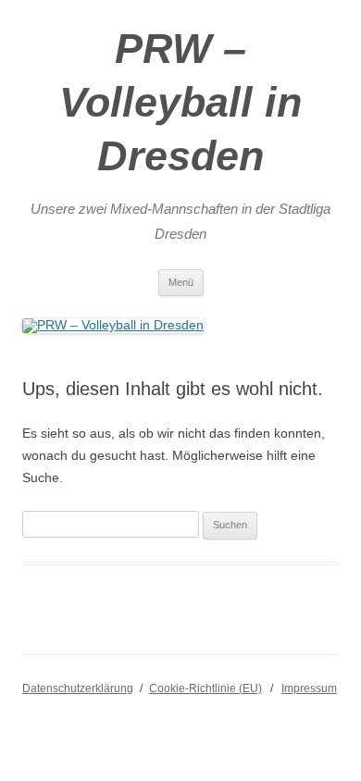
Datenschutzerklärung (77, 688)
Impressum (309, 688)
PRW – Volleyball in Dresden (180, 102)
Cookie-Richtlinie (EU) (205, 688)
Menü (180, 282)
